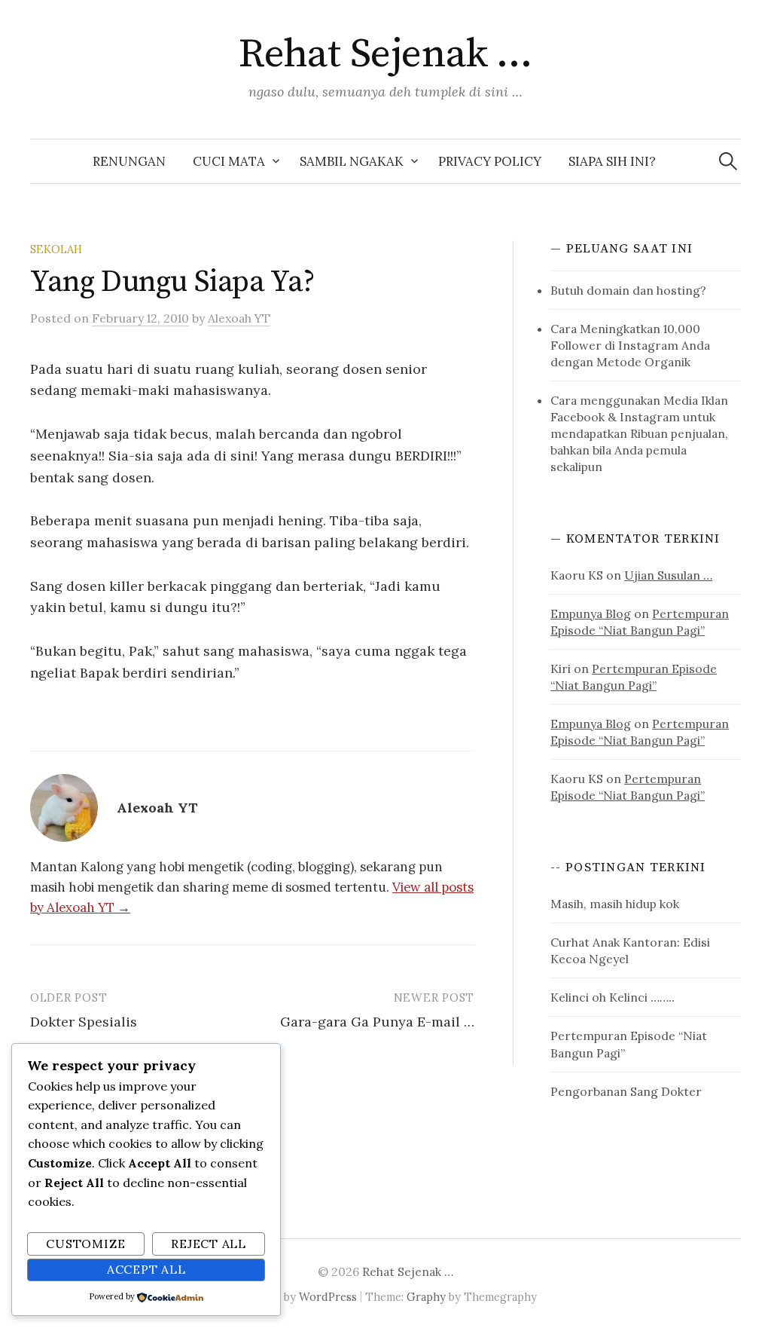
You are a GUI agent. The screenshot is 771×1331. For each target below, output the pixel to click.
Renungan (129, 161)
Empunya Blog (590, 613)
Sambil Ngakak (352, 161)
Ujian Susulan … (668, 575)
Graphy (426, 1297)
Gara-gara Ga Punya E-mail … (377, 1021)
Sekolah (56, 249)
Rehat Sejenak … (385, 54)
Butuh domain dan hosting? (628, 290)
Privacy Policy (489, 161)
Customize (85, 1243)
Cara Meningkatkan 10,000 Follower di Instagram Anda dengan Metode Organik (630, 345)
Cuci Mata (229, 161)
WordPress (328, 1297)
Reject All (208, 1243)
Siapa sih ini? (612, 161)
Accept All (146, 1269)
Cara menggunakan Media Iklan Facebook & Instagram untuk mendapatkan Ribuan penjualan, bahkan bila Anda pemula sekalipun (639, 433)
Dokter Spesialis (83, 1021)
